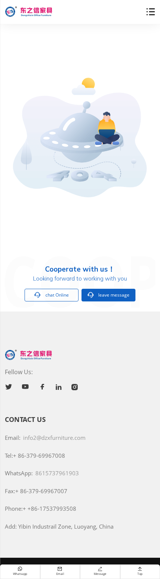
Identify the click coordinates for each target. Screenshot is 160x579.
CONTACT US (25, 419)
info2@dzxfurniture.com (54, 437)
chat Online (51, 295)
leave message (108, 295)
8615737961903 (57, 473)
